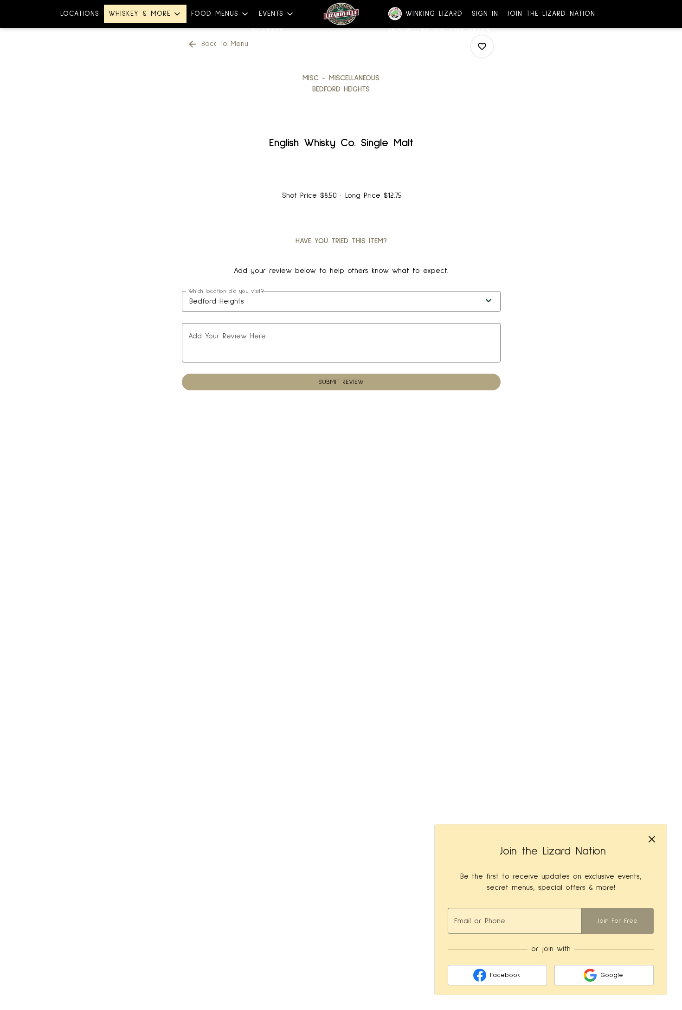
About (399, 32)
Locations (79, 13)
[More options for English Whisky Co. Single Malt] (482, 46)
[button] (145, 14)
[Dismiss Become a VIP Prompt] (652, 839)
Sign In (485, 13)
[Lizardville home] (341, 14)
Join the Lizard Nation (551, 13)
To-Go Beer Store (455, 32)
